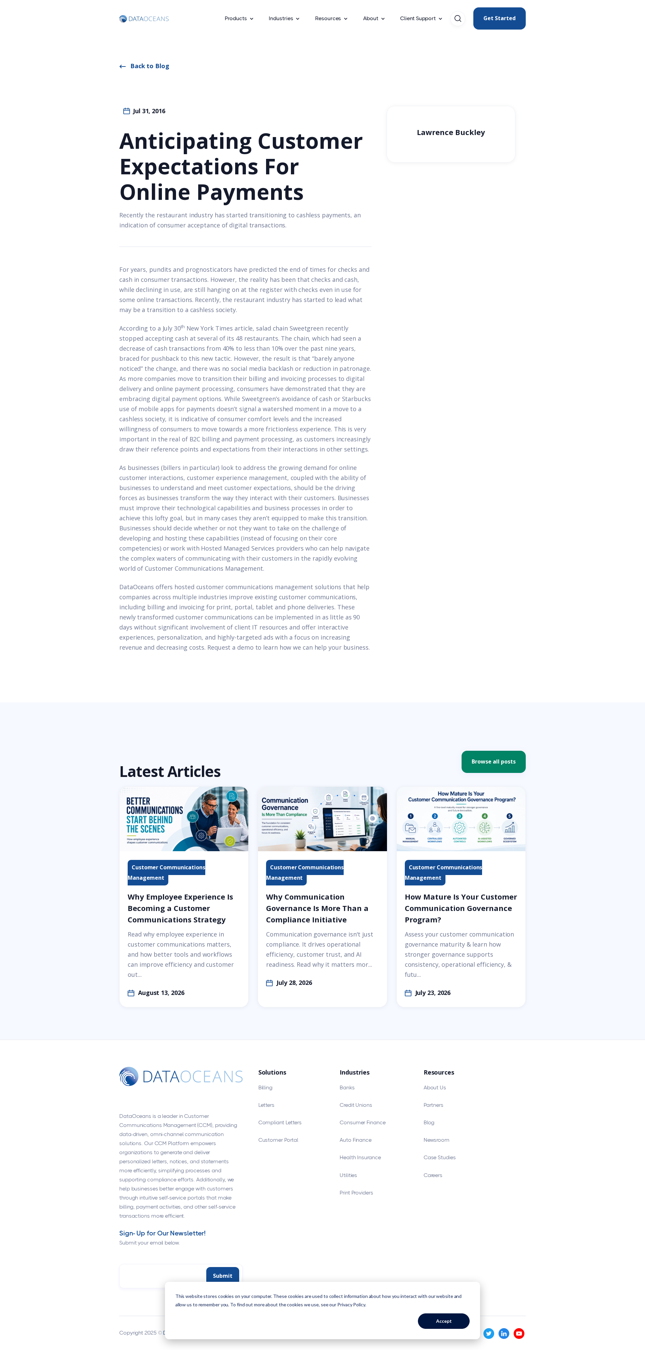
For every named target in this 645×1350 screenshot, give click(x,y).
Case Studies (440, 1157)
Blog (429, 1122)
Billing (265, 1087)
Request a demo (230, 647)
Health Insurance (360, 1157)
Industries (281, 18)
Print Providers (356, 1192)
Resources (328, 18)
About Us (435, 1087)
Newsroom (436, 1140)
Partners (433, 1105)
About (370, 18)
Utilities (348, 1175)
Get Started (499, 18)
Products (236, 18)
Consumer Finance (362, 1122)
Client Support (418, 18)
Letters (266, 1105)
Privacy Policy (351, 1304)
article (243, 328)
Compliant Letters (280, 1122)
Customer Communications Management (204, 568)
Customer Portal (278, 1140)
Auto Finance (356, 1140)
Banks (347, 1087)
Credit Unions (356, 1105)
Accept (444, 1321)
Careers (433, 1175)
